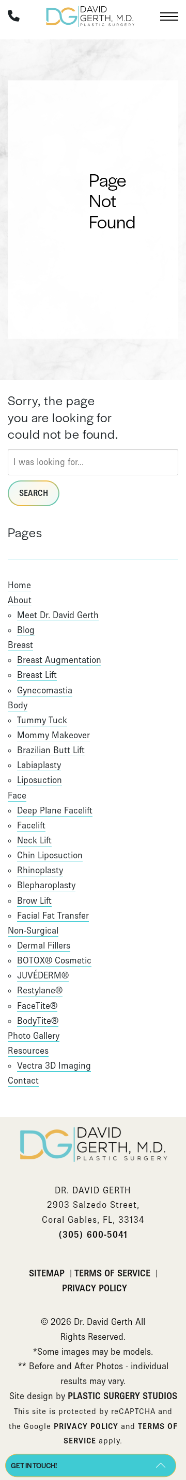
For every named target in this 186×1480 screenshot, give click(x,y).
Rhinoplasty (40, 870)
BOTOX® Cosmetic (54, 960)
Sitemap (48, 1273)
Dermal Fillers (43, 945)
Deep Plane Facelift (54, 810)
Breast (20, 645)
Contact (23, 1080)
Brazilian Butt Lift (51, 750)
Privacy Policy (94, 1288)
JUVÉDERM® (43, 975)
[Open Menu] (169, 16)
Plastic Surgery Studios (122, 1396)
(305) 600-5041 (93, 1234)
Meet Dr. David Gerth (58, 615)
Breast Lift (37, 675)
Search (33, 493)
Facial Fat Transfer (53, 915)
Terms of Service (113, 1273)
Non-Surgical (33, 930)
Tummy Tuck (42, 720)
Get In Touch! (34, 1465)
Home (19, 585)
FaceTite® (37, 1006)
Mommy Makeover (53, 735)
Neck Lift (34, 840)
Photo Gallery (33, 1035)
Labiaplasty (39, 765)
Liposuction (39, 780)
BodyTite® (37, 1021)
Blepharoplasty (46, 885)
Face (17, 795)
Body (17, 705)
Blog (26, 630)
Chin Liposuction (50, 855)
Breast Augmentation (59, 660)
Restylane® (40, 990)
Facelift (31, 825)
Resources (28, 1050)
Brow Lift (34, 900)
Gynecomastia (44, 690)
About (20, 600)
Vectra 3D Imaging (54, 1065)
